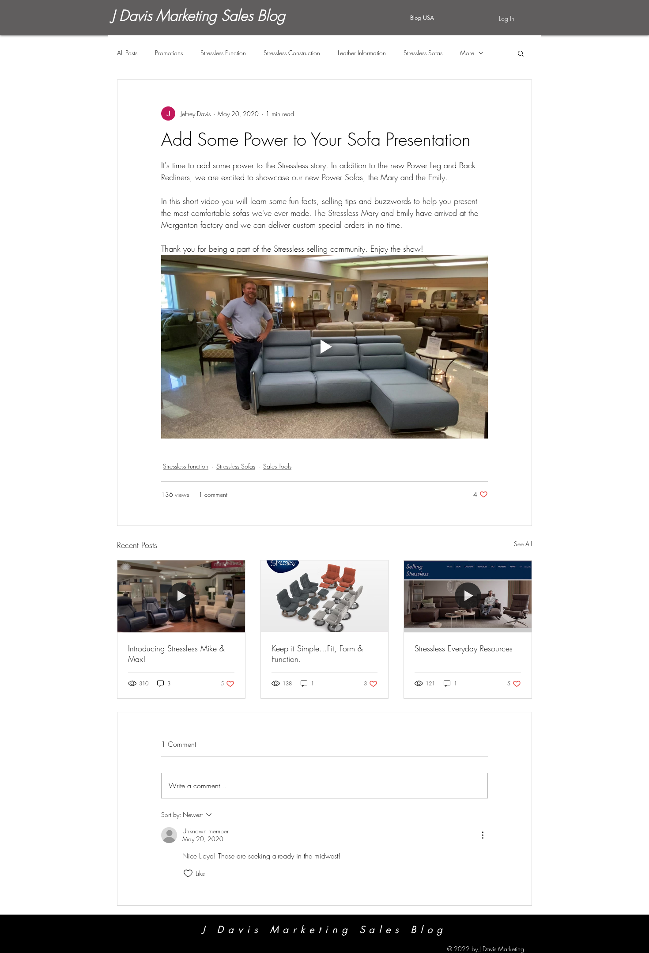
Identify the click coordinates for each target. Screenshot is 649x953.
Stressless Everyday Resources (464, 648)
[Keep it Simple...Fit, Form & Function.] (325, 596)
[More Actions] (482, 835)
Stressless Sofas (423, 53)
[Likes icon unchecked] (188, 873)
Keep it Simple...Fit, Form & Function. (317, 653)
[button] (521, 53)
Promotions (169, 53)
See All (523, 544)
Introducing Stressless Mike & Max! (176, 653)
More (467, 53)
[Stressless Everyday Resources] (468, 596)
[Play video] (324, 347)
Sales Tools (277, 466)
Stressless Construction (292, 53)
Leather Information (362, 53)
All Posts (127, 53)
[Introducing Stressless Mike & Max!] (181, 596)
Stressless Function (223, 53)
